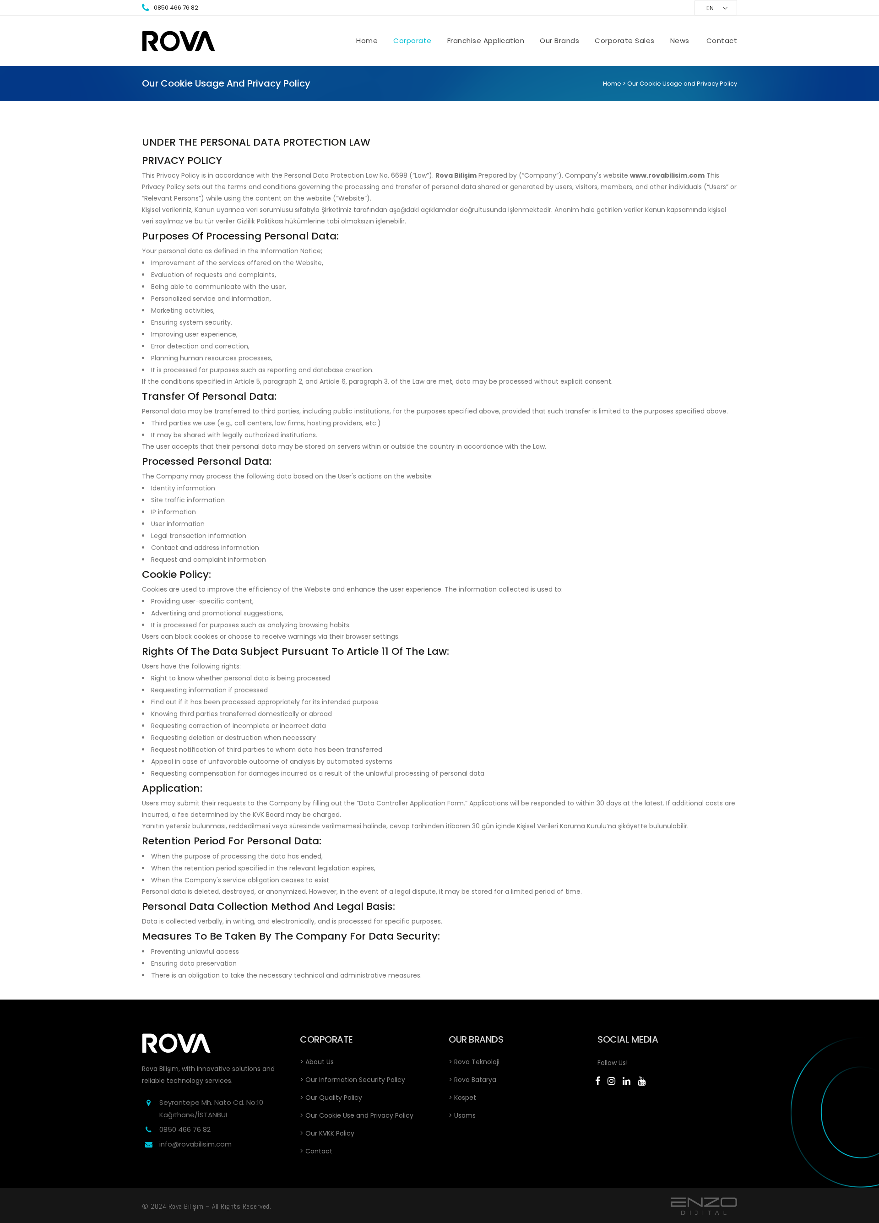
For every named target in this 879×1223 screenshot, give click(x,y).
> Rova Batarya (472, 1079)
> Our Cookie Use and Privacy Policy (356, 1115)
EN (710, 8)
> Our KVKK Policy (327, 1133)
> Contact (316, 1151)
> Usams (462, 1115)
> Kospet (462, 1097)
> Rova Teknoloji (474, 1061)
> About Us (317, 1061)
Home (612, 83)
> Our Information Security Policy (352, 1079)
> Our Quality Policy (331, 1097)
